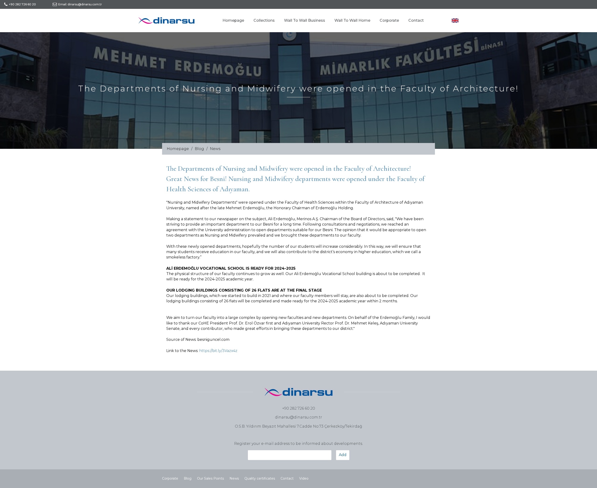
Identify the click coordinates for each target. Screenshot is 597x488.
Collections (264, 20)
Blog (199, 149)
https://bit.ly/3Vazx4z (218, 351)
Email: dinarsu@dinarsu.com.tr (80, 4)
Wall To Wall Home (352, 20)
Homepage (233, 20)
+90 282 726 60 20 (22, 4)
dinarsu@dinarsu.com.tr (298, 417)
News (215, 149)
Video (304, 478)
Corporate (389, 20)
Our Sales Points (210, 478)
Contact (416, 20)
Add (343, 455)
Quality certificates (259, 478)
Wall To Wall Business (304, 20)
